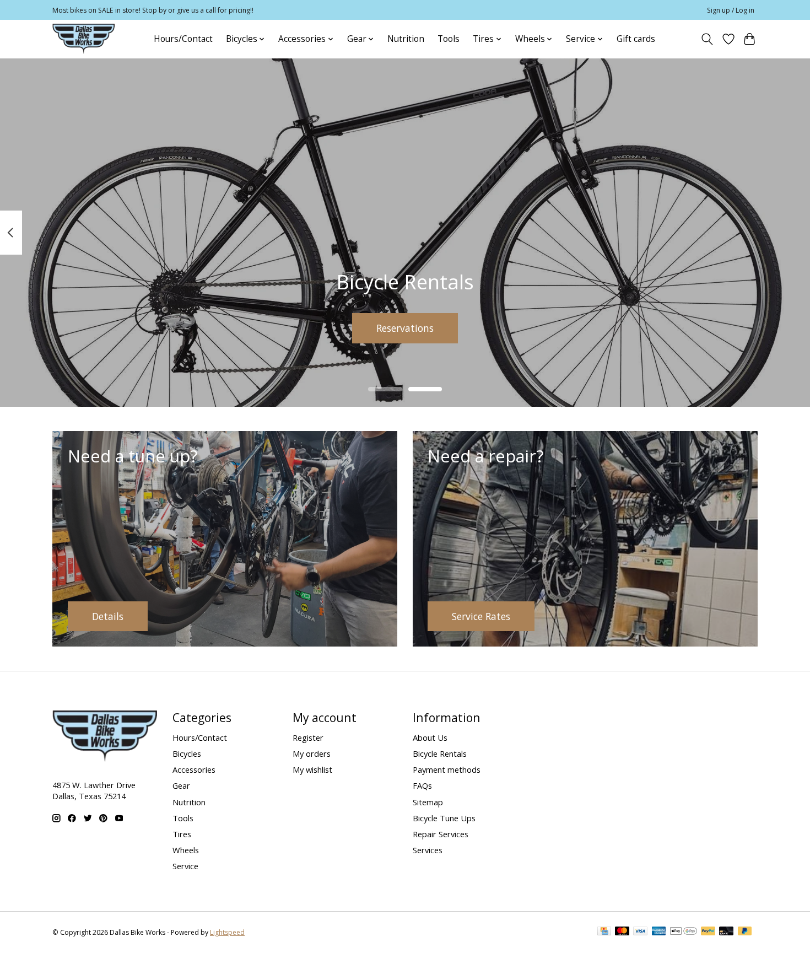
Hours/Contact (183, 39)
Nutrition (405, 39)
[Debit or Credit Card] (726, 932)
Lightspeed (227, 932)
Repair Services (440, 833)
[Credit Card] (604, 932)
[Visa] (640, 932)
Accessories (193, 769)
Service (185, 865)
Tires (181, 833)
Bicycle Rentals (440, 753)
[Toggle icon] (707, 39)
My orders (312, 753)
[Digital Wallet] (683, 932)
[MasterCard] (622, 932)
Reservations (405, 327)
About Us (430, 737)
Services (427, 849)
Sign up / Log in (730, 10)
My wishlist (312, 769)
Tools (449, 39)
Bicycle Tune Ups (444, 817)
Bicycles (186, 753)
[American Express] (659, 932)
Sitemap (428, 801)
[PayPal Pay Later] (745, 932)
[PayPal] (708, 932)
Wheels (185, 849)
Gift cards (636, 39)
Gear (181, 785)
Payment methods (446, 769)
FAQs (422, 785)
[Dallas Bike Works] (83, 39)
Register (308, 737)
